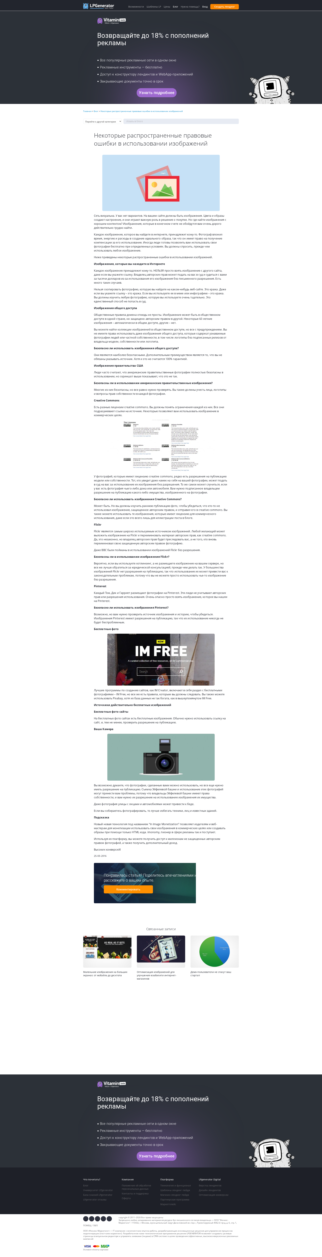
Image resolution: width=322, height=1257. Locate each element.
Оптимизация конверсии (213, 1194)
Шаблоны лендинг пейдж (175, 1190)
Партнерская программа (174, 1199)
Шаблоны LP (154, 6)
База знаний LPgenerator (97, 1194)
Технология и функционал (175, 1185)
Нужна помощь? (190, 6)
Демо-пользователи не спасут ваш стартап (211, 973)
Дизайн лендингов (210, 1190)
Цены (167, 6)
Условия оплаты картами (95, 1249)
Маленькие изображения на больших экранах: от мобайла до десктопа (105, 973)
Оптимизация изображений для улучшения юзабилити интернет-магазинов (156, 975)
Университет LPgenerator (98, 1190)
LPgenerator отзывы (94, 1199)
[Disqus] (161, 1027)
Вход (205, 6)
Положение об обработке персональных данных (136, 1187)
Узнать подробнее (156, 92)
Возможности (136, 6)
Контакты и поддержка (135, 1193)
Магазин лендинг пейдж (174, 1194)
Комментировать (128, 889)
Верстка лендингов (210, 1185)
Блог (85, 1185)
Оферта (126, 1198)
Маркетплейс (168, 1204)
